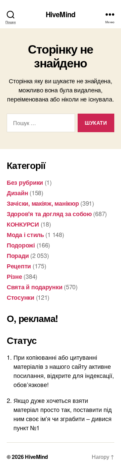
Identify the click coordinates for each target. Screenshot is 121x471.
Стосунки (20, 297)
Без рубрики (25, 182)
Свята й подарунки (34, 287)
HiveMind (60, 14)
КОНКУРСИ (23, 224)
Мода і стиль (25, 234)
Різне (14, 276)
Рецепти (19, 266)
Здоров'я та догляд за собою (49, 213)
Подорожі (21, 245)
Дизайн (17, 192)
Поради (18, 255)
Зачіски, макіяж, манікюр (43, 203)
